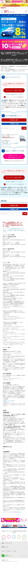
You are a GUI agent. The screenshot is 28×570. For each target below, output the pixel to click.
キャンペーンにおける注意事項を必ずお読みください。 (14, 228)
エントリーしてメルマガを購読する (15, 97)
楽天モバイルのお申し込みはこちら (13, 156)
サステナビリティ (15, 561)
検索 (25, 128)
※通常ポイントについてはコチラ (9, 400)
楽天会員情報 (4, 100)
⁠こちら (21, 344)
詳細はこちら (7, 67)
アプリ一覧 (3, 561)
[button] (14, 90)
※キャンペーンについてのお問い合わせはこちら (12, 512)
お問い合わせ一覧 (8, 561)
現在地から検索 (14, 119)
